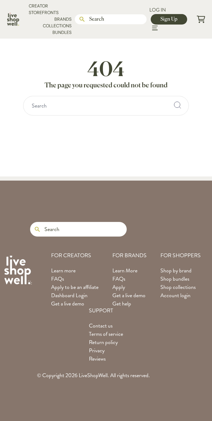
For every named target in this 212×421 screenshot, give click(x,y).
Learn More (124, 271)
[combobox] (106, 106)
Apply (118, 287)
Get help (121, 304)
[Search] (82, 19)
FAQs (57, 279)
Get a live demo (67, 304)
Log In (157, 10)
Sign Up (168, 19)
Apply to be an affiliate (75, 287)
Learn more (63, 271)
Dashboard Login (69, 295)
